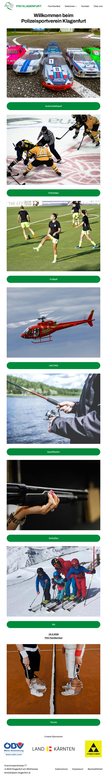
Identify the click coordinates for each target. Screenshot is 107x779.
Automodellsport (53, 106)
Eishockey (53, 193)
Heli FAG (53, 365)
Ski (53, 624)
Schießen (53, 538)
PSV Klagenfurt (28, 6)
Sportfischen (53, 452)
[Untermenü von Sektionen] (76, 6)
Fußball (53, 279)
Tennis (53, 722)
